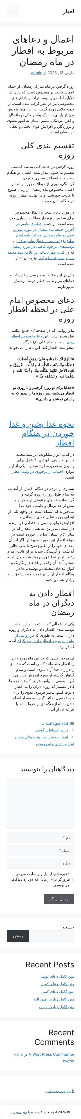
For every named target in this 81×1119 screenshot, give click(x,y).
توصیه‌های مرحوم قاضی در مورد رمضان (42, 246)
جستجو (68, 927)
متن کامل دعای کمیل (57, 984)
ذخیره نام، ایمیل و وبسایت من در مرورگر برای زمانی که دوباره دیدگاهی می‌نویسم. (39, 879)
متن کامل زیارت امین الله (54, 999)
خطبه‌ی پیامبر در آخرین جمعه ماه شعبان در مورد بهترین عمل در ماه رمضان (43, 229)
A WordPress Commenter (51, 1054)
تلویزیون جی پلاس (59, 1091)
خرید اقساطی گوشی (51, 730)
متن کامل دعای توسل (57, 976)
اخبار (68, 11)
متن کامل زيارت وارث (56, 1007)
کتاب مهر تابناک (52, 252)
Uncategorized (55, 723)
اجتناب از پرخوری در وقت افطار (37, 471)
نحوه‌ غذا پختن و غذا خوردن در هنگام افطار (41, 433)
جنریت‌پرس (19, 1112)
